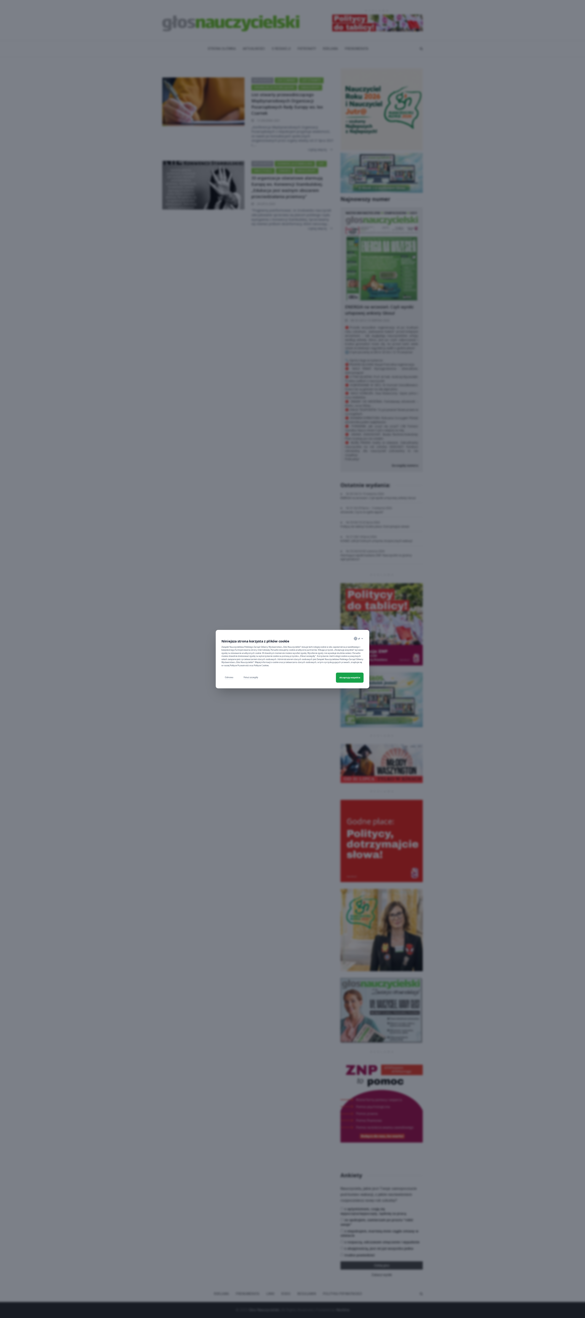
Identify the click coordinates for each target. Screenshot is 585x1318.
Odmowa (229, 677)
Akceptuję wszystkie (349, 677)
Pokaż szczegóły (251, 677)
